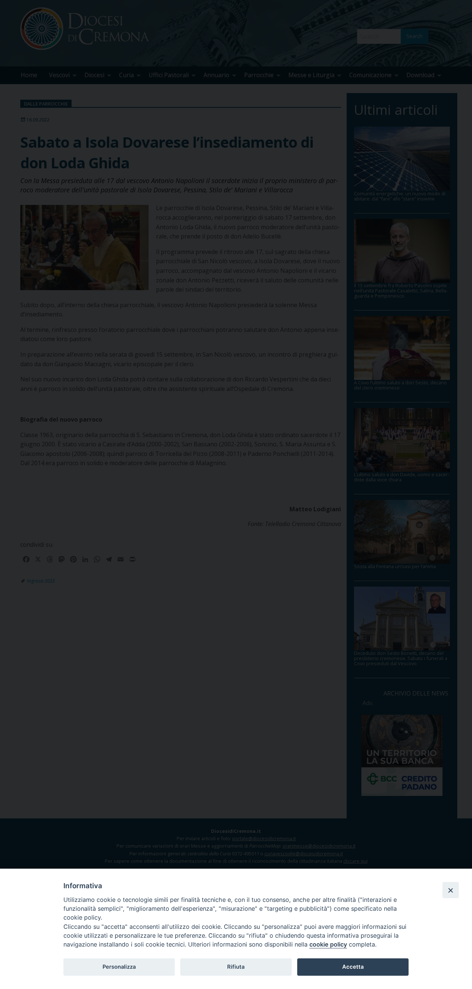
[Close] (450, 890)
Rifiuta (235, 967)
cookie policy (328, 944)
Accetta (353, 967)
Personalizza (119, 967)
